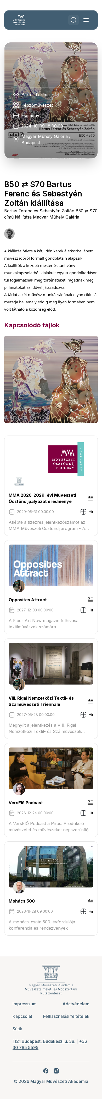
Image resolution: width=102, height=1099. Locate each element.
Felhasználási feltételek (66, 1016)
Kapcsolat (22, 1016)
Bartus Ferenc (35, 94)
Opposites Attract (28, 599)
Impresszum (25, 1003)
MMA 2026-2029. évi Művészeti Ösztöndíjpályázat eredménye (42, 498)
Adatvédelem (76, 1003)
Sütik (17, 1028)
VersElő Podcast (26, 802)
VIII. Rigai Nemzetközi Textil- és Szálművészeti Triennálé (41, 701)
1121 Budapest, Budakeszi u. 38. (44, 1041)
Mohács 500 (22, 901)
